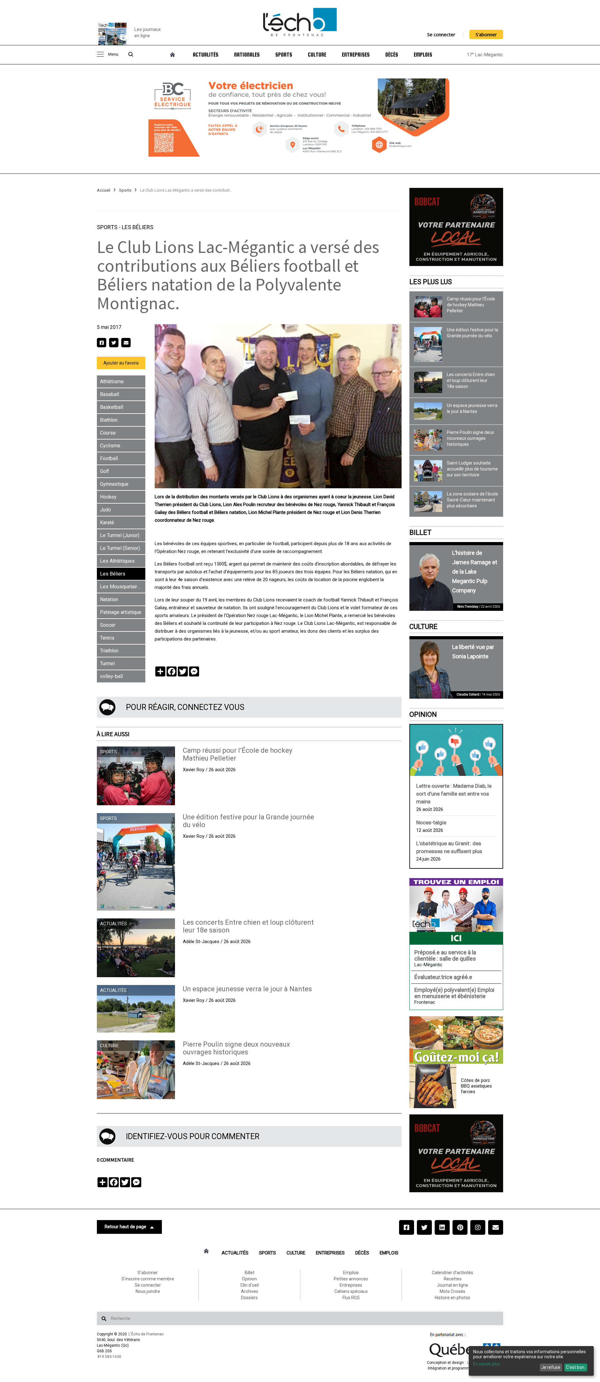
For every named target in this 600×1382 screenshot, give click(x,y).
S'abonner (486, 34)
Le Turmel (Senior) (120, 548)
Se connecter (441, 34)
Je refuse (550, 1367)
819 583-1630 (109, 1356)
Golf (104, 471)
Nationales (247, 55)
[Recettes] (456, 1040)
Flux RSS (351, 1297)
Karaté (107, 522)
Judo (105, 510)
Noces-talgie (431, 822)
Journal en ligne (452, 1285)
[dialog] (531, 1361)
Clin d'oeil (249, 1285)
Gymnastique (114, 484)
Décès (391, 55)
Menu (113, 54)
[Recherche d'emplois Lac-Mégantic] (456, 911)
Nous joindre (148, 1291)
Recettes (453, 1278)
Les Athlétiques (117, 561)
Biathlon (109, 420)
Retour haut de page (125, 1226)
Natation (109, 599)
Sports (283, 55)
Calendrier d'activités (452, 1272)
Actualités (205, 55)
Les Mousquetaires (121, 587)
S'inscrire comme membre (148, 1278)
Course (108, 433)
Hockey (108, 497)
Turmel (107, 663)
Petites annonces (351, 1278)
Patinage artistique (120, 612)
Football (109, 458)
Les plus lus (430, 282)
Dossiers (249, 1297)
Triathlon (109, 651)
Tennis (107, 638)
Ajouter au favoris (121, 362)
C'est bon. (575, 1367)
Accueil (103, 190)
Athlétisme (112, 381)
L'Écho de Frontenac (146, 1334)
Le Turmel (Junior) (119, 535)
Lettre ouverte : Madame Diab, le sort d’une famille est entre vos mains (454, 794)
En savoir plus (486, 1363)
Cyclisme (110, 446)
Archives (249, 1291)
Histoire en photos (452, 1297)
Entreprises (356, 55)
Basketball (111, 407)
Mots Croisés (452, 1291)
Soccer (107, 625)
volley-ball (111, 676)
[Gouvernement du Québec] (465, 1357)
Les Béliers (137, 227)
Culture (317, 55)
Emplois (423, 55)
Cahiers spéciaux (351, 1291)
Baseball (109, 394)
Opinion (423, 714)
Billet (420, 532)
